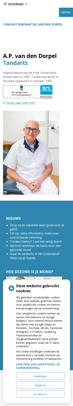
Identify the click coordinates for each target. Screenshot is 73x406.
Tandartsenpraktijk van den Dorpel (33, 24)
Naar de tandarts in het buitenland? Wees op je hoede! (35, 256)
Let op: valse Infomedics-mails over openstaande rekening (34, 235)
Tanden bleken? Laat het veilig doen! (35, 241)
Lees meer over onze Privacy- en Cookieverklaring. (38, 365)
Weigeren (40, 385)
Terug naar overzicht (19, 103)
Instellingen (40, 376)
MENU (66, 12)
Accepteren (40, 394)
